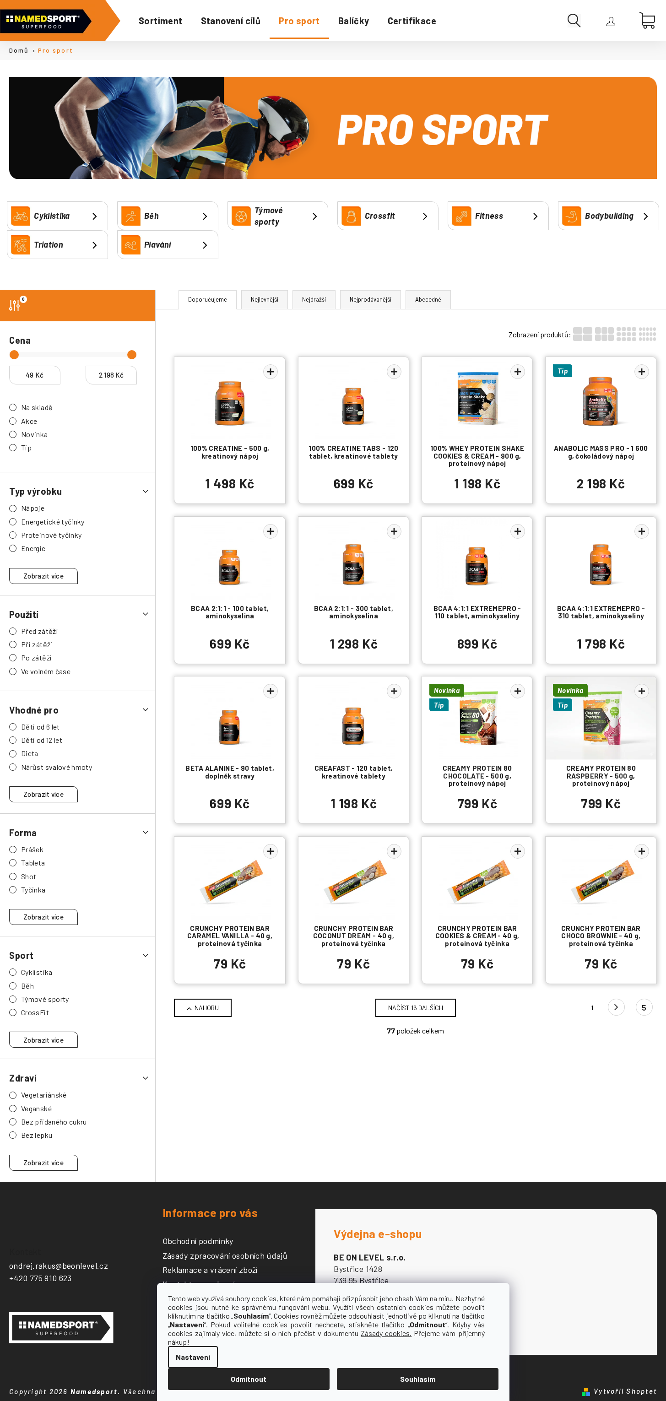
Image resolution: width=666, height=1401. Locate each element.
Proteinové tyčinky (51, 534)
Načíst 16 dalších (415, 1008)
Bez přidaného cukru (54, 1121)
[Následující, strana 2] (616, 1007)
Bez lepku (36, 1135)
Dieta (29, 753)
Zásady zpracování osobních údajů (225, 1255)
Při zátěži (37, 644)
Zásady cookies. (386, 1333)
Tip (26, 447)
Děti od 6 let (40, 726)
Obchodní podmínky (197, 1241)
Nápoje (32, 507)
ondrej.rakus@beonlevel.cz (58, 1265)
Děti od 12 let (41, 740)
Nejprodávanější (370, 299)
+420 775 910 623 (40, 1278)
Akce (29, 421)
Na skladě (37, 407)
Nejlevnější (264, 299)
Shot (28, 876)
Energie (33, 548)
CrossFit (35, 1012)
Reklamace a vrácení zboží (210, 1270)
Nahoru (207, 1008)
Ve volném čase (45, 671)
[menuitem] (161, 20)
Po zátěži (36, 657)
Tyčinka (33, 889)
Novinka (34, 434)
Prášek (32, 849)
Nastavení (193, 1356)
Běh (27, 985)
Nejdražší (314, 299)
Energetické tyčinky (53, 521)
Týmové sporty (45, 999)
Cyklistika (37, 972)
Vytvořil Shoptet (625, 1391)
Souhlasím (417, 1378)
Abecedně (428, 299)
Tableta (33, 862)
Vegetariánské (44, 1094)
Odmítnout (248, 1378)
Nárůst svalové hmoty (56, 767)
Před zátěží (39, 631)
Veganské (36, 1108)
